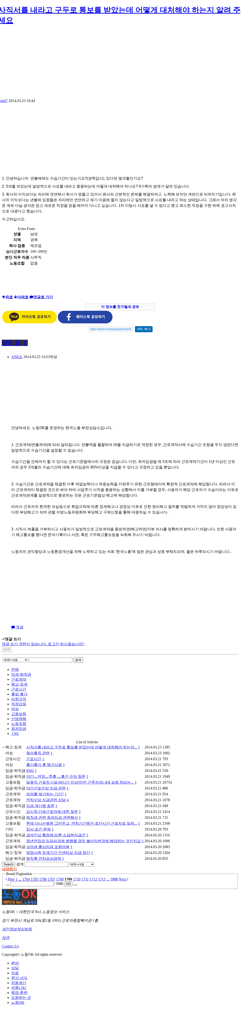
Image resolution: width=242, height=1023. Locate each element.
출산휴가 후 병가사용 (44, 765)
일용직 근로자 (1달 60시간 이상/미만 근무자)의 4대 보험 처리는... (80, 782)
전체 (15, 670)
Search (8, 864)
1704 (26, 879)
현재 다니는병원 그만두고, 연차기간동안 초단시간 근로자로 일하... (81, 823)
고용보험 (18, 714)
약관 (5, 938)
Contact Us (10, 946)
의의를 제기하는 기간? (45, 794)
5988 (114, 879)
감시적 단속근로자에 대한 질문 (52, 812)
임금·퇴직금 (21, 674)
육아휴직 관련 (38, 753)
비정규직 (18, 699)
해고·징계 (19, 684)
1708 (60, 879)
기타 (15, 734)
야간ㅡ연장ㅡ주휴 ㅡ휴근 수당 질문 (55, 776)
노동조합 (18, 724)
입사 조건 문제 (38, 829)
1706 (43, 879)
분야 (15, 963)
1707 (51, 879)
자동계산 (18, 983)
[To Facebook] (85, 322)
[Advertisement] (41, 140)
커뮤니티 (18, 988)
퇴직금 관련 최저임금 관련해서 (52, 817)
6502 (30, 771)
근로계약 (18, 679)
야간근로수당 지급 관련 (46, 788)
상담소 (17, 357)
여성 (15, 709)
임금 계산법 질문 (40, 806)
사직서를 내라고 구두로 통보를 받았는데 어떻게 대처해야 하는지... (81, 747)
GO (68, 884)
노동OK (17, 1002)
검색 (78, 660)
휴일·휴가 (19, 694)
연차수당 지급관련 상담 (46, 800)
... (20, 879)
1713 (102, 879)
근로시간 (18, 689)
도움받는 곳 (21, 998)
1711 (85, 879)
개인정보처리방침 (17, 929)
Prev (11, 879)
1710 (77, 879)
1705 (34, 879)
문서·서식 (19, 978)
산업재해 (18, 719)
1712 (93, 879)
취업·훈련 (19, 993)
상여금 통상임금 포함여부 (47, 847)
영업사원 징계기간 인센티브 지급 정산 (58, 853)
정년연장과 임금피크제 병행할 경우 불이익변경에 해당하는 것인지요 (83, 841)
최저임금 (18, 729)
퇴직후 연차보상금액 (43, 859)
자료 (15, 973)
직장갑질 (18, 704)
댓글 (19, 627)
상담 (15, 968)
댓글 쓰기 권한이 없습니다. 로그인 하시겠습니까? (43, 644)
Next (123, 879)
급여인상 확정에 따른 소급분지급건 (55, 835)
